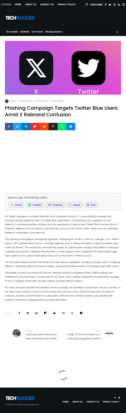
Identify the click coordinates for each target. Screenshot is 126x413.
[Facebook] (105, 4)
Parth (13, 101)
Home (18, 4)
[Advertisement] (63, 166)
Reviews (24, 32)
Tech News (12, 32)
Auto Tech (37, 32)
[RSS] (119, 4)
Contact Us (47, 4)
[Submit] (44, 126)
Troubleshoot (53, 32)
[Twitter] (109, 4)
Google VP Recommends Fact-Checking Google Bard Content (83, 335)
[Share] (9, 126)
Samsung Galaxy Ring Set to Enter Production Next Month (41, 335)
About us (30, 4)
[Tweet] (17, 126)
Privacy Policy (67, 4)
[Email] (53, 126)
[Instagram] (114, 4)
